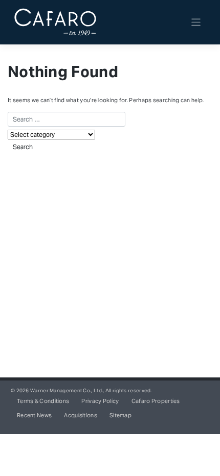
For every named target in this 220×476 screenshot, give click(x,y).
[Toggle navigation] (196, 22)
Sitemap (120, 415)
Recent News (34, 415)
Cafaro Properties (155, 401)
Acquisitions (80, 415)
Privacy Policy (100, 401)
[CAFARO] (55, 22)
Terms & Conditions (43, 401)
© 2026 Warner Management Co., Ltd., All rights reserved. (81, 390)
